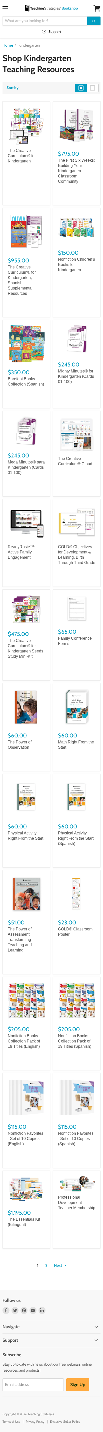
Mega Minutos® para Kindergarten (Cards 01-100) (26, 467)
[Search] (93, 21)
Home (7, 45)
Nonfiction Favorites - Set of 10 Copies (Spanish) (76, 1138)
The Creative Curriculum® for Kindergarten (22, 155)
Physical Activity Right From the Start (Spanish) (76, 838)
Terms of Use (11, 1421)
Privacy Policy (35, 1421)
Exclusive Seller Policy (65, 1421)
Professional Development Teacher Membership (76, 1202)
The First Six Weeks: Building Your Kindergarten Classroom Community (76, 170)
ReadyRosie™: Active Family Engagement (21, 552)
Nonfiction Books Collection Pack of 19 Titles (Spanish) (74, 1041)
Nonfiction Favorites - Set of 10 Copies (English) (25, 1138)
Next (58, 1265)
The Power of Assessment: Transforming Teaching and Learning (20, 939)
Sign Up (77, 1384)
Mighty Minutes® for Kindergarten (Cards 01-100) (76, 376)
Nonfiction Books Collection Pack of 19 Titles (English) (24, 1041)
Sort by (12, 88)
